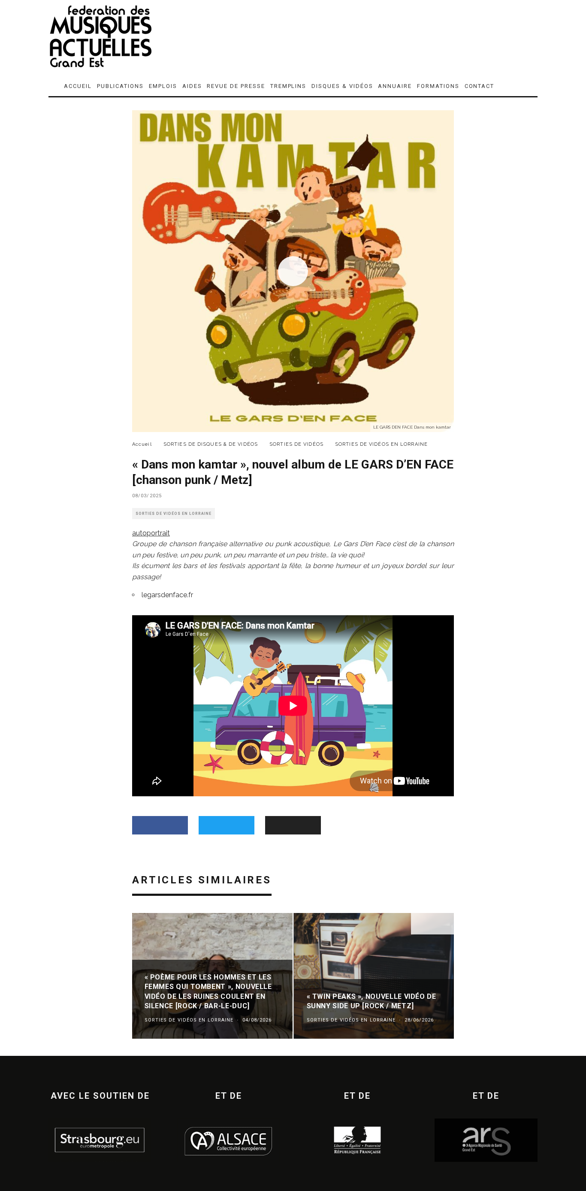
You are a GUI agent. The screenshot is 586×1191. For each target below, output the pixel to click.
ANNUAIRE (395, 86)
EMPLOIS (163, 86)
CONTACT (480, 86)
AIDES (192, 86)
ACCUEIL (78, 86)
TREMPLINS (288, 86)
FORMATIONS (438, 86)
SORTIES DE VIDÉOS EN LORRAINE (173, 513)
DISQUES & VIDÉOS (342, 86)
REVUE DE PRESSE (236, 86)
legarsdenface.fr (167, 595)
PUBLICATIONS (120, 86)
